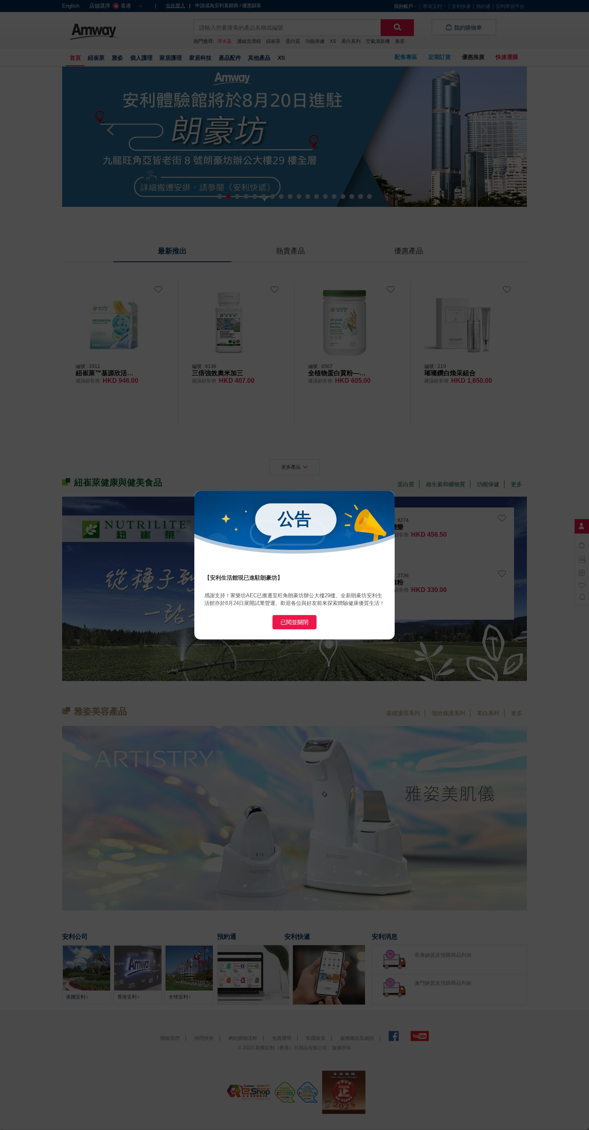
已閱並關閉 (294, 622)
